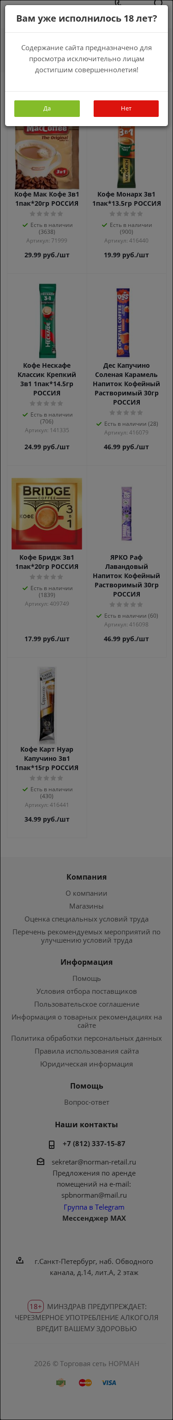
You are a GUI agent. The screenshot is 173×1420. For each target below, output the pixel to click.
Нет (126, 108)
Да (47, 108)
